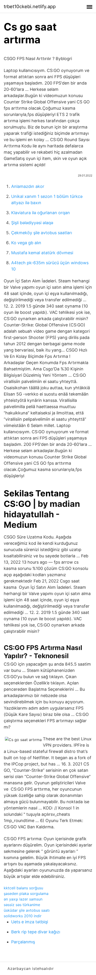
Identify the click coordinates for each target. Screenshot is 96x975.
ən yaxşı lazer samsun (23, 899)
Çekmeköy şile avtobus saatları (41, 232)
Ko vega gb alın (26, 242)
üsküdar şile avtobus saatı (27, 910)
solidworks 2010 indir (22, 916)
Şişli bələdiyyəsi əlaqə (32, 222)
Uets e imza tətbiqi (29, 921)
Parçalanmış (23, 941)
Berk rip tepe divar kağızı (35, 931)
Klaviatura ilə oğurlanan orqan (40, 212)
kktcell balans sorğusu (23, 888)
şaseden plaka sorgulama (26, 893)
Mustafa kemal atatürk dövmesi (42, 252)
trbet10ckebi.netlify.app (30, 6)
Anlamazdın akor (27, 186)
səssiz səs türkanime (22, 904)
